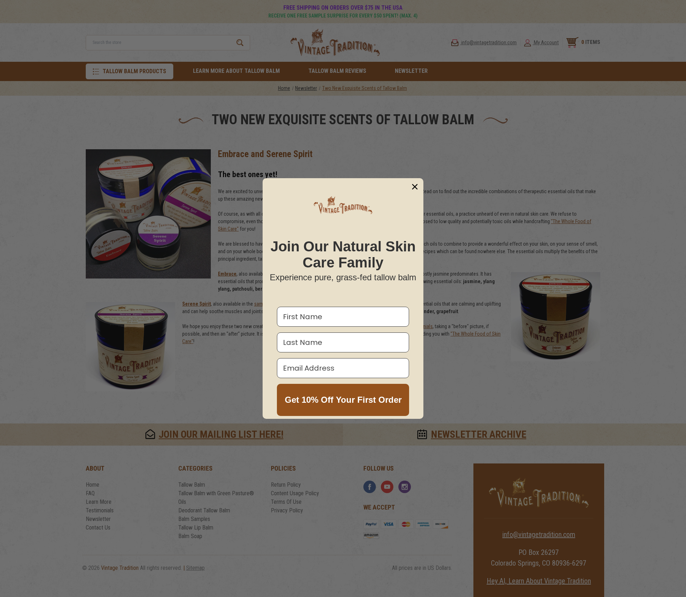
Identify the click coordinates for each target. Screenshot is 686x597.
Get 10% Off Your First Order (343, 400)
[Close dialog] (415, 186)
